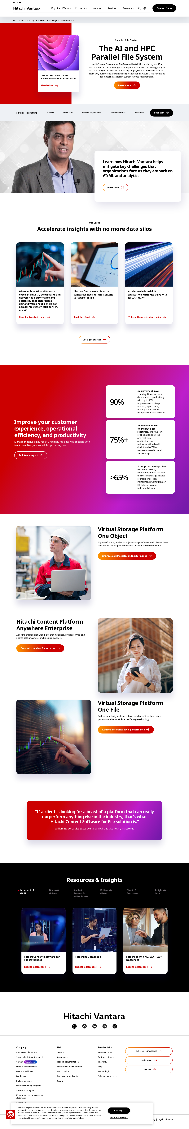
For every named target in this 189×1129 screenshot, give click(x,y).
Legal (160, 1119)
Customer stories (105, 1057)
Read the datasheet (35, 967)
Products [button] (80, 8)
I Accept (119, 1110)
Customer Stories (117, 112)
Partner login (104, 1071)
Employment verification (68, 1076)
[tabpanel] (94, 940)
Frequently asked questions (69, 1066)
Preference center (24, 1081)
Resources (139, 112)
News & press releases (26, 1066)
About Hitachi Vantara (26, 1052)
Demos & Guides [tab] (54, 892)
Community (62, 1057)
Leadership (21, 1076)
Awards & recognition (26, 1090)
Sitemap (169, 1119)
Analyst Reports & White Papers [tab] (81, 893)
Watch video (47, 85)
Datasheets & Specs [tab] (27, 891)
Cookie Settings (119, 1117)
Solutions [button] (96, 8)
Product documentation (68, 1061)
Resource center (105, 1052)
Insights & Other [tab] (160, 892)
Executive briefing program (28, 1085)
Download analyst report (32, 317)
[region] (82, 1114)
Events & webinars (24, 1071)
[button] (139, 8)
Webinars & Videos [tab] (106, 892)
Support (60, 1052)
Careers (19, 1061)
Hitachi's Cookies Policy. (73, 1118)
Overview (50, 112)
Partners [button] (127, 8)
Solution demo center (107, 1076)
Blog (100, 1066)
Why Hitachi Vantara (61, 8)
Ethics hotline (63, 1071)
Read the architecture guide (146, 317)
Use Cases (68, 112)
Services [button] (112, 8)
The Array (102, 1061)
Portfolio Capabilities (91, 112)
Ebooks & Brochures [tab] (132, 892)
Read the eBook (81, 317)
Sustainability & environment (29, 1057)
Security (60, 1081)
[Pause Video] (8, 188)
